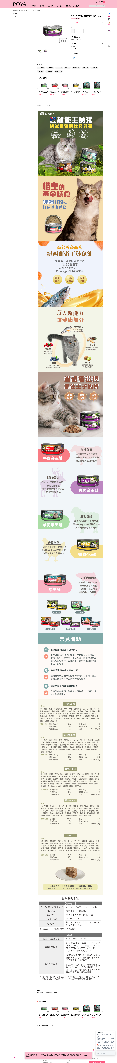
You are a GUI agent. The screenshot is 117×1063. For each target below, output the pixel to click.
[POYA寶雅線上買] (20, 4)
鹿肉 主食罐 (49, 71)
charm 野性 (40, 71)
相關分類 (40, 64)
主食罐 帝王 (94, 67)
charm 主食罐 (41, 67)
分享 (74, 58)
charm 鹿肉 (59, 67)
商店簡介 (45, 1060)
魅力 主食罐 (50, 67)
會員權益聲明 (68, 1060)
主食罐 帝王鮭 (76, 67)
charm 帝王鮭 (58, 71)
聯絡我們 (67, 1062)
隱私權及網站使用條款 (48, 1062)
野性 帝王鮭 (85, 67)
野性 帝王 (67, 67)
